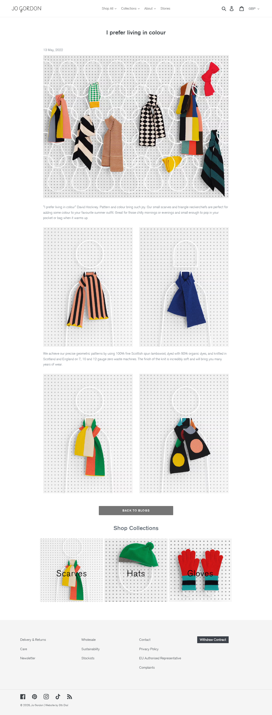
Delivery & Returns (33, 640)
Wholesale (88, 640)
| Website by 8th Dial (56, 705)
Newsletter (27, 658)
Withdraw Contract (213, 640)
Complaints (147, 667)
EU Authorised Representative (160, 658)
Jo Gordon (37, 705)
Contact (144, 640)
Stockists (87, 658)
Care (23, 649)
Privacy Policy (149, 649)
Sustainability (90, 649)
